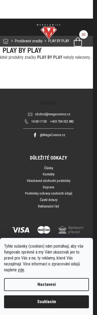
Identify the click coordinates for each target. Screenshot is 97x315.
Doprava (48, 187)
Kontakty (48, 174)
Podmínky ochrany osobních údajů (48, 193)
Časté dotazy (48, 200)
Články (48, 168)
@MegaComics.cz (52, 135)
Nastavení (46, 284)
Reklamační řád (48, 206)
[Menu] (83, 34)
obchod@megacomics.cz (52, 114)
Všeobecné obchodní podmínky (48, 181)
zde (21, 269)
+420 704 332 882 (52, 121)
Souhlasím (46, 301)
